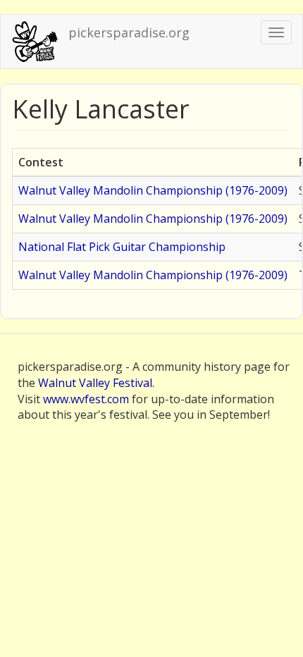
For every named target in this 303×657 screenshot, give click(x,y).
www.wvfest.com (86, 399)
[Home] (34, 41)
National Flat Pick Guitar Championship (121, 246)
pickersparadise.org (129, 32)
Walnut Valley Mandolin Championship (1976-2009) (152, 190)
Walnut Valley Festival (95, 383)
